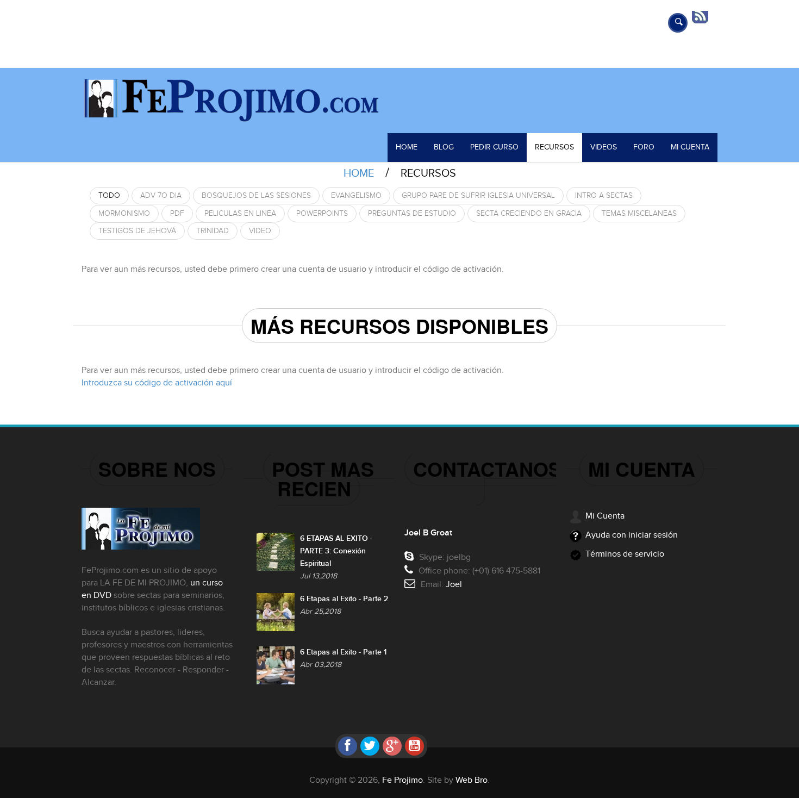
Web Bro (471, 780)
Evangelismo (356, 195)
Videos (603, 147)
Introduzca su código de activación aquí (157, 383)
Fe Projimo (402, 780)
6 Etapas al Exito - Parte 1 (343, 652)
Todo (109, 195)
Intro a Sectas (604, 195)
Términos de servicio (624, 554)
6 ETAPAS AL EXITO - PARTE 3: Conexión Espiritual (336, 551)
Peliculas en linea (240, 213)
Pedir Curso (494, 147)
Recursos (554, 147)
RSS (703, 16)
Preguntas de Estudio (412, 213)
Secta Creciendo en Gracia (529, 213)
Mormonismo (124, 213)
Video (260, 231)
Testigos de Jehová (137, 231)
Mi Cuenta (690, 147)
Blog (444, 147)
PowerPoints (322, 213)
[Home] (399, 100)
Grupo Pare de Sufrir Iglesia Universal (478, 195)
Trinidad (212, 231)
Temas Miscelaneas (639, 213)
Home (406, 147)
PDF (177, 213)
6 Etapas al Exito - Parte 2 (344, 598)
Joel (454, 584)
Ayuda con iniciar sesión (631, 535)
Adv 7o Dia (161, 195)
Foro (643, 147)
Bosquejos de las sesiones (256, 195)
